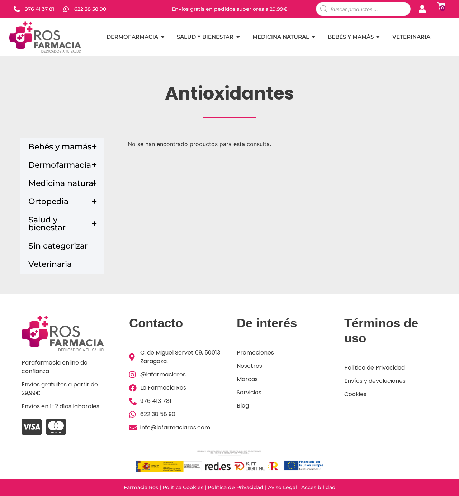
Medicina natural (61, 183)
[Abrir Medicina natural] (313, 37)
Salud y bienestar (47, 223)
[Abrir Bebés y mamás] (378, 37)
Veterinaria (50, 264)
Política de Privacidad (236, 487)
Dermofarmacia (59, 165)
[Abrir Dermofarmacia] (162, 37)
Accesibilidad (318, 487)
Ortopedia (48, 201)
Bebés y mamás (59, 146)
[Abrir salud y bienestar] (238, 37)
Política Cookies (182, 487)
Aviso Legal (282, 487)
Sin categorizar (58, 246)
